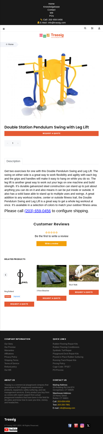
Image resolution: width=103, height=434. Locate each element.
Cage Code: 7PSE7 (61, 367)
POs (51, 16)
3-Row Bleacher (43, 291)
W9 (51, 13)
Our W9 (7, 370)
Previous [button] (5, 274)
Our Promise (10, 347)
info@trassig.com (67, 408)
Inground (17, 296)
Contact (51, 10)
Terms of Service (11, 363)
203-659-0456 (63, 401)
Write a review (51, 243)
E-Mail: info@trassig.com (53, 22)
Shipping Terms (11, 360)
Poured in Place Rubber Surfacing (68, 357)
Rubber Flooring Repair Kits (65, 344)
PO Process (58, 370)
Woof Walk (73, 285)
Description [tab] (13, 161)
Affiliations (9, 354)
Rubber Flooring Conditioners (66, 347)
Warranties (9, 350)
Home (51, 4)
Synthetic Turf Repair (62, 350)
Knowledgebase (51, 7)
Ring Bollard (9, 291)
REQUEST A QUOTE (51, 133)
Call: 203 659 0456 (53, 19)
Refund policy (10, 367)
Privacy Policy (10, 357)
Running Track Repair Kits (64, 360)
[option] (19, 284)
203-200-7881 (63, 405)
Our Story (8, 344)
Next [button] (97, 274)
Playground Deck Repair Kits (66, 354)
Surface (7, 296)
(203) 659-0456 (37, 211)
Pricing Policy (59, 363)
